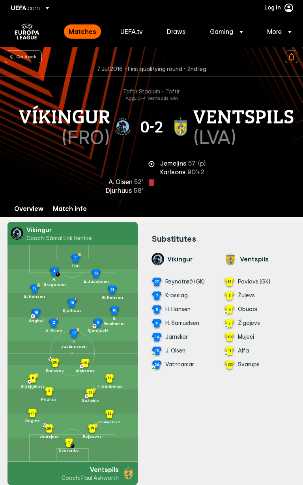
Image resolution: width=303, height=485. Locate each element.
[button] (226, 31)
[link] (82, 31)
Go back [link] (26, 56)
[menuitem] (85, 31)
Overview (28, 208)
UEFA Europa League (27, 31)
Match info (70, 208)
